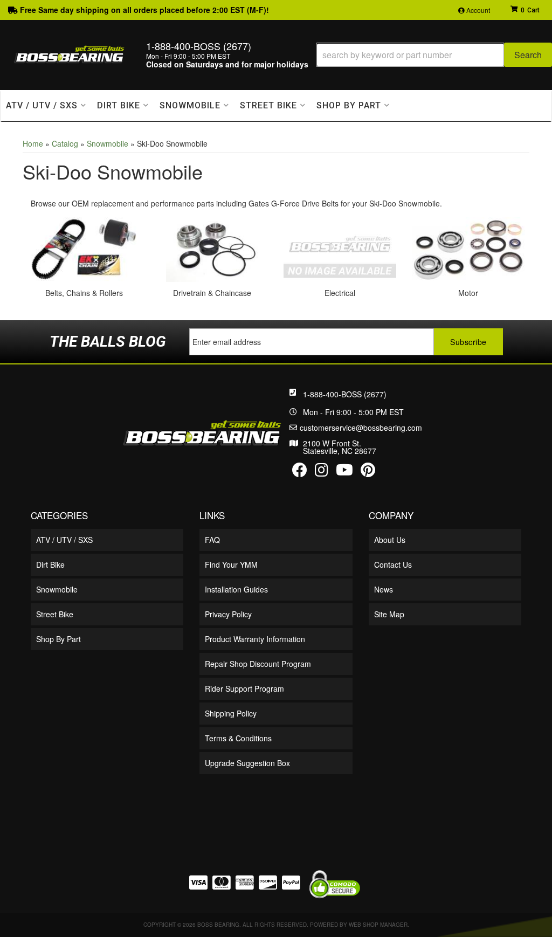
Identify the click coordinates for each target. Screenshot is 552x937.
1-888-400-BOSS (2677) (345, 394)
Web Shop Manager (378, 924)
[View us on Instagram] (321, 472)
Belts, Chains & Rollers (84, 292)
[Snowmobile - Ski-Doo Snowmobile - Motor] (468, 248)
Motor (468, 292)
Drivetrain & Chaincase (212, 292)
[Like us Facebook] (299, 472)
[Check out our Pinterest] (368, 472)
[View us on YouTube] (344, 472)
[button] (434, 55)
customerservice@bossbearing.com (361, 427)
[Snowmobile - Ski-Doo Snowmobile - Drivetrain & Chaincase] (212, 248)
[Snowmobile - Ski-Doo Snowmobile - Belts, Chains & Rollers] (84, 248)
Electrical (340, 292)
